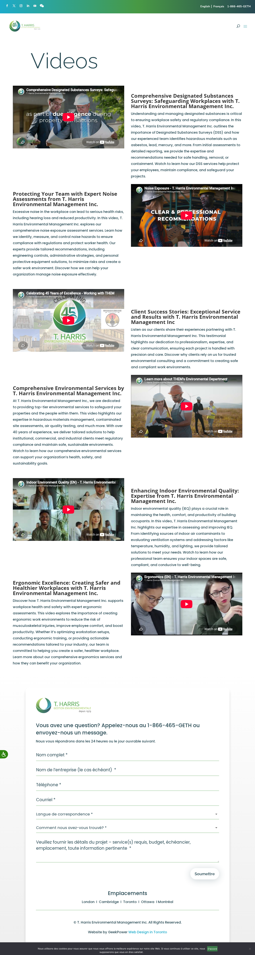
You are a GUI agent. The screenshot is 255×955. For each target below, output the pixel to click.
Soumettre (205, 873)
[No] (249, 949)
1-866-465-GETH (239, 6)
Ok (212, 948)
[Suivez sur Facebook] (7, 6)
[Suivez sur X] (14, 6)
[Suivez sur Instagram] (21, 6)
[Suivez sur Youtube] (35, 6)
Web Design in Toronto (147, 932)
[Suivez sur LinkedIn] (28, 6)
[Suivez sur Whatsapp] (42, 6)
